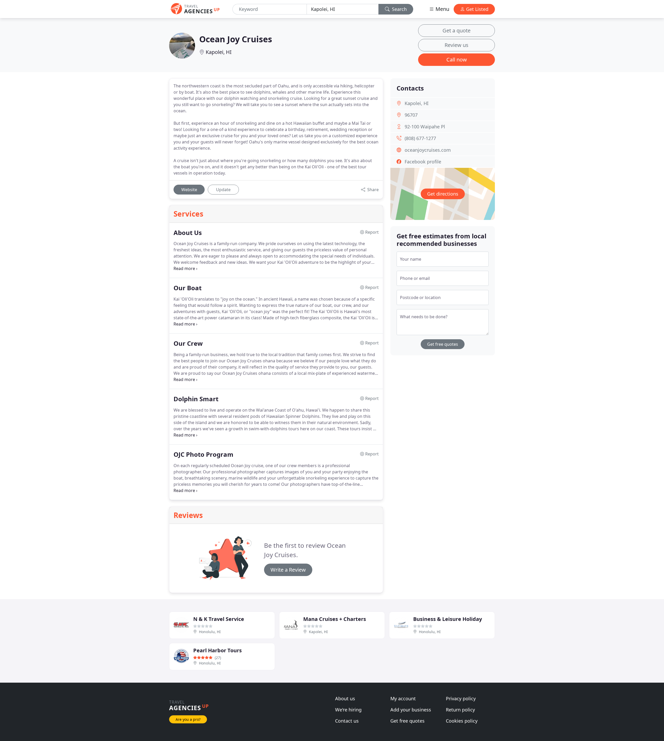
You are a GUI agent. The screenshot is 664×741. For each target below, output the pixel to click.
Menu (441, 8)
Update (223, 189)
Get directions (442, 194)
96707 (411, 115)
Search (399, 9)
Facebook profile (423, 161)
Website (189, 189)
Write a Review (288, 569)
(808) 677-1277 (420, 138)
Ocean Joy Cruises (235, 39)
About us (345, 698)
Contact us (347, 721)
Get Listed (476, 9)
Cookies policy (462, 721)
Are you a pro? (188, 719)
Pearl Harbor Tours (217, 650)
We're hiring (348, 710)
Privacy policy (461, 698)
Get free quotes (442, 344)
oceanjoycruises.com (428, 150)
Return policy (460, 710)
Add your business (410, 710)
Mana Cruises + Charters (334, 618)
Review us (456, 45)
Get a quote (456, 30)
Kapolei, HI (219, 52)
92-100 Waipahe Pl (425, 126)
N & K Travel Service (218, 618)
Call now (456, 59)
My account (403, 698)
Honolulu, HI (210, 631)
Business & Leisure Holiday (447, 618)
